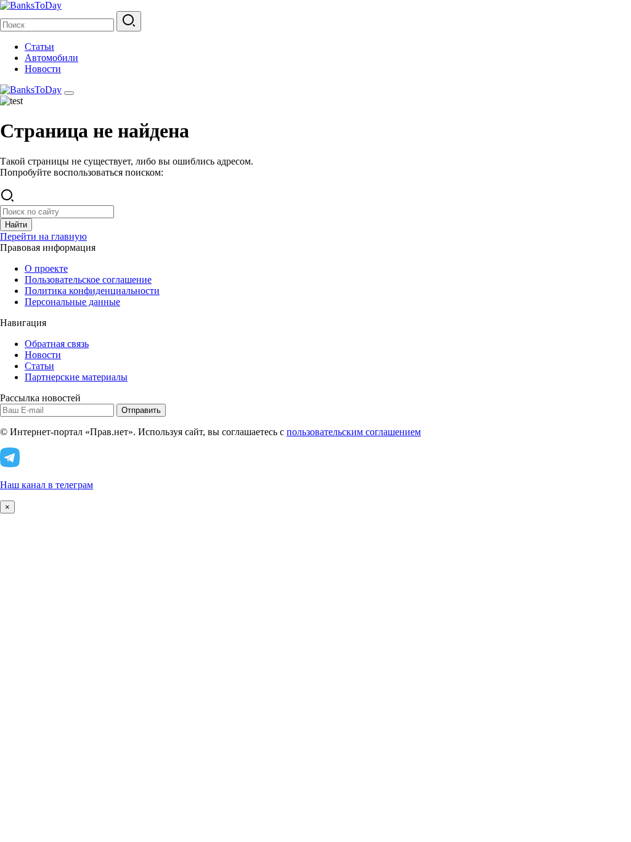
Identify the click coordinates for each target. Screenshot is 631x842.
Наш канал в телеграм (46, 485)
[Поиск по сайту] (128, 21)
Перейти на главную (43, 236)
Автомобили (51, 57)
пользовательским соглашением (354, 432)
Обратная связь (57, 343)
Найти (16, 224)
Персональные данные (72, 301)
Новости (43, 68)
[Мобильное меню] (69, 93)
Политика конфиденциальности (92, 290)
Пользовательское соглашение (88, 279)
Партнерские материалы (76, 377)
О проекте (46, 268)
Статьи (39, 46)
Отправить (141, 410)
